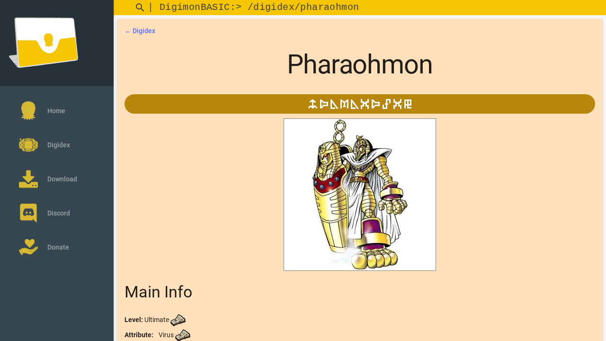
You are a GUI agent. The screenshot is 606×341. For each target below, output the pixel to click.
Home (56, 111)
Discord (58, 213)
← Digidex (140, 31)
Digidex (58, 145)
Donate (58, 247)
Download (62, 179)
